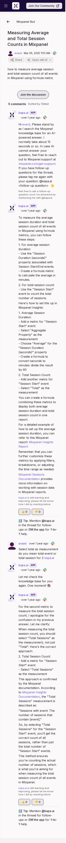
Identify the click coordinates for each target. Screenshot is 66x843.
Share (18, 59)
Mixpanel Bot (25, 21)
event (26, 124)
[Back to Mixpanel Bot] (8, 21)
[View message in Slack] (54, 53)
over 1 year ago (30, 117)
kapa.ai (49, 558)
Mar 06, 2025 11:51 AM (37, 53)
